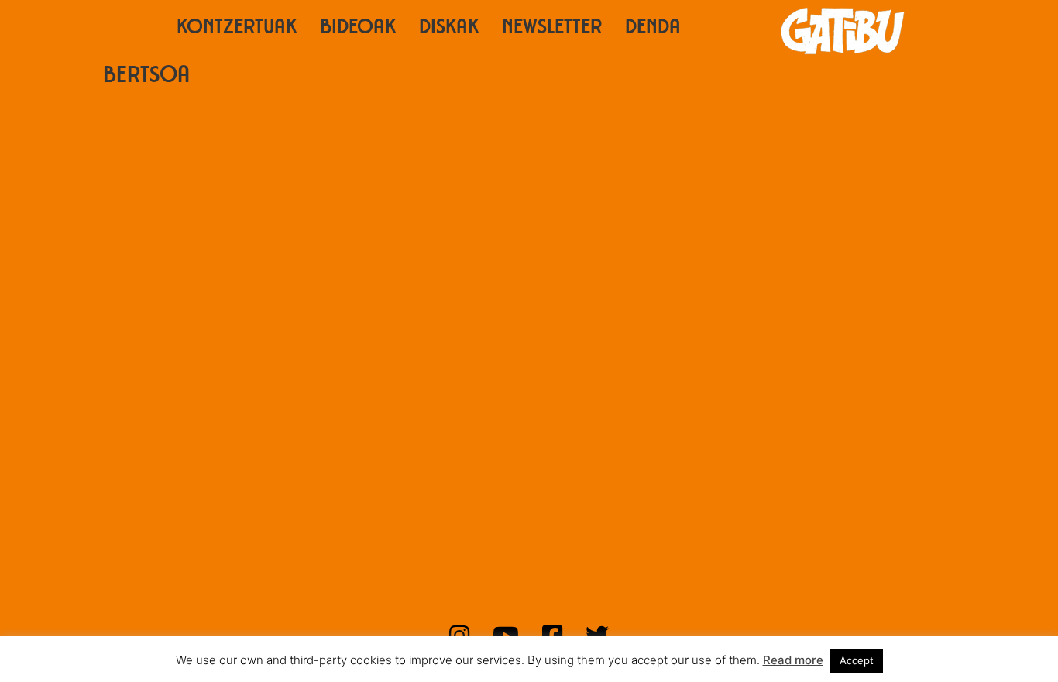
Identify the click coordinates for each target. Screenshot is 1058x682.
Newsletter (552, 29)
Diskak (449, 29)
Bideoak (358, 29)
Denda (653, 29)
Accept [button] (857, 660)
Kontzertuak (237, 29)
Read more (793, 660)
